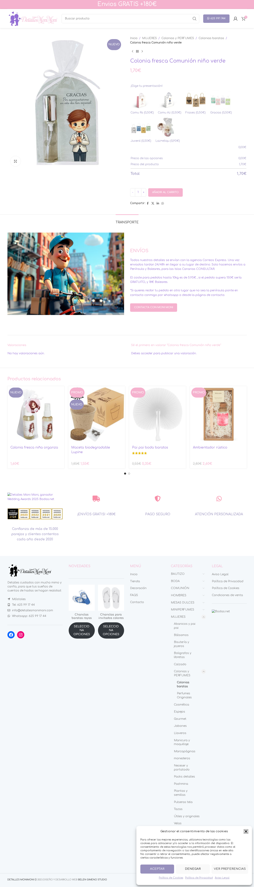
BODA (175, 581)
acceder (147, 353)
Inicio (134, 38)
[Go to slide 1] (125, 474)
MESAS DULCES (182, 602)
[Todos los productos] (137, 51)
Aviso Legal (222, 877)
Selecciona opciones (81, 630)
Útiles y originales (187, 816)
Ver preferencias (230, 869)
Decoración (138, 588)
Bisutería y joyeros (181, 644)
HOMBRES (178, 595)
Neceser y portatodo (182, 767)
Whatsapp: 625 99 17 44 (29, 616)
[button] (246, 831)
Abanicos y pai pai (184, 625)
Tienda (135, 581)
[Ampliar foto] (15, 161)
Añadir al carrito (165, 192)
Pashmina (181, 783)
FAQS (134, 595)
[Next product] (142, 51)
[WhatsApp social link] (162, 203)
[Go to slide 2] (129, 474)
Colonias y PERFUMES (177, 38)
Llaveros (180, 733)
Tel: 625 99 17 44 (23, 604)
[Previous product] (132, 51)
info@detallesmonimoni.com (32, 610)
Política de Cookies (171, 877)
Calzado (180, 664)
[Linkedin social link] (157, 203)
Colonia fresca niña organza (34, 447)
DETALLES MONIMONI (20, 879)
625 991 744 (217, 18)
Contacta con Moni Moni (153, 307)
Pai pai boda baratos (150, 447)
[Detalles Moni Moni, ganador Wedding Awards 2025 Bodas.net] (35, 496)
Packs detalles (184, 776)
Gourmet (180, 718)
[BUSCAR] (194, 18)
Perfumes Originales (184, 695)
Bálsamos (181, 635)
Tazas (178, 809)
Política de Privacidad (199, 877)
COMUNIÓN (180, 588)
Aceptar (157, 869)
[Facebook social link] (147, 203)
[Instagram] (20, 634)
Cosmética (181, 704)
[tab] (127, 220)
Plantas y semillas (181, 792)
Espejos (179, 711)
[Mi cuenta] (236, 19)
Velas (178, 823)
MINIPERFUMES (182, 609)
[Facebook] (11, 634)
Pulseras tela (183, 802)
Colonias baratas (211, 38)
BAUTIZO (178, 573)
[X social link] (152, 203)
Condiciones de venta (227, 595)
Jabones (180, 725)
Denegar (193, 869)
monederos (182, 758)
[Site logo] (32, 18)
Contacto (137, 602)
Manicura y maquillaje (182, 742)
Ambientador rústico (210, 447)
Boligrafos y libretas (182, 655)
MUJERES (149, 38)
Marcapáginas (184, 751)
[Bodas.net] (221, 611)
